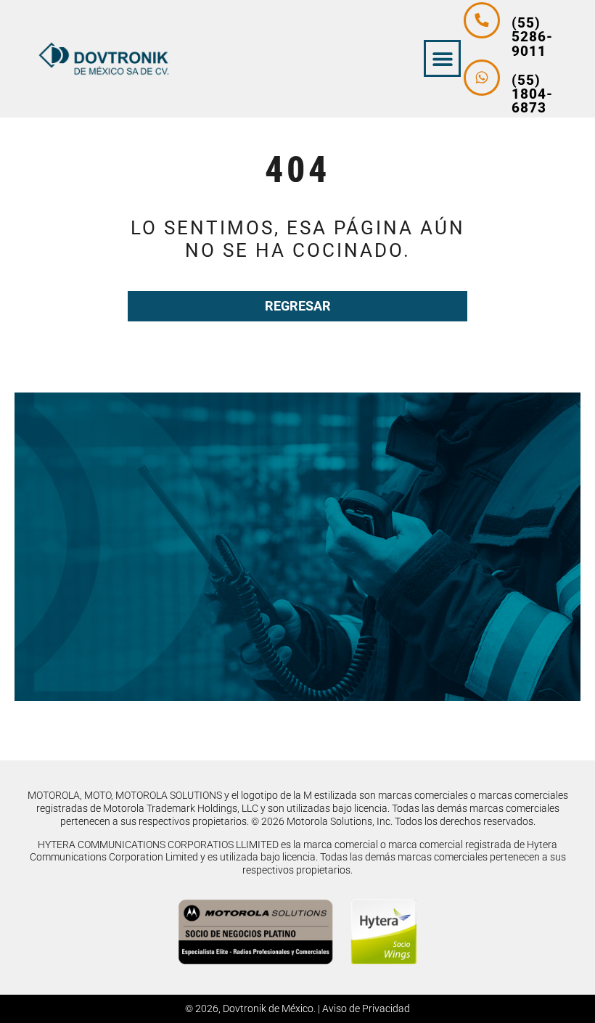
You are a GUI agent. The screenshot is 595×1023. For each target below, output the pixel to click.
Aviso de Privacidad (366, 1009)
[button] (442, 58)
